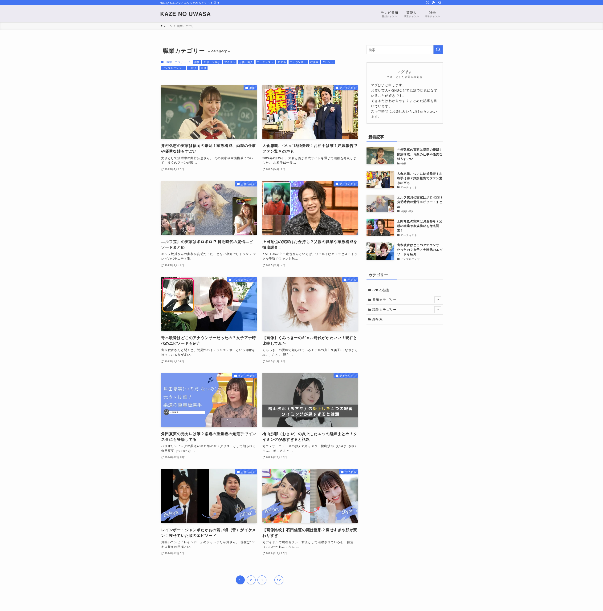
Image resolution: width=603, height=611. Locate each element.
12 (279, 580)
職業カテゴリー (384, 309)
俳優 (197, 62)
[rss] (434, 2)
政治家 (314, 62)
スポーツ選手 (212, 62)
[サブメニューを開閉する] (437, 299)
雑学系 (377, 319)
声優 (203, 68)
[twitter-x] (427, 2)
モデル (281, 62)
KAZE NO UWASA (185, 13)
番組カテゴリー (384, 299)
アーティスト (265, 62)
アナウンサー (298, 62)
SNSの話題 (381, 289)
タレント (328, 62)
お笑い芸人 (246, 62)
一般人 (192, 68)
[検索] (440, 2)
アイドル (229, 62)
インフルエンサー (174, 68)
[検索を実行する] (438, 49)
